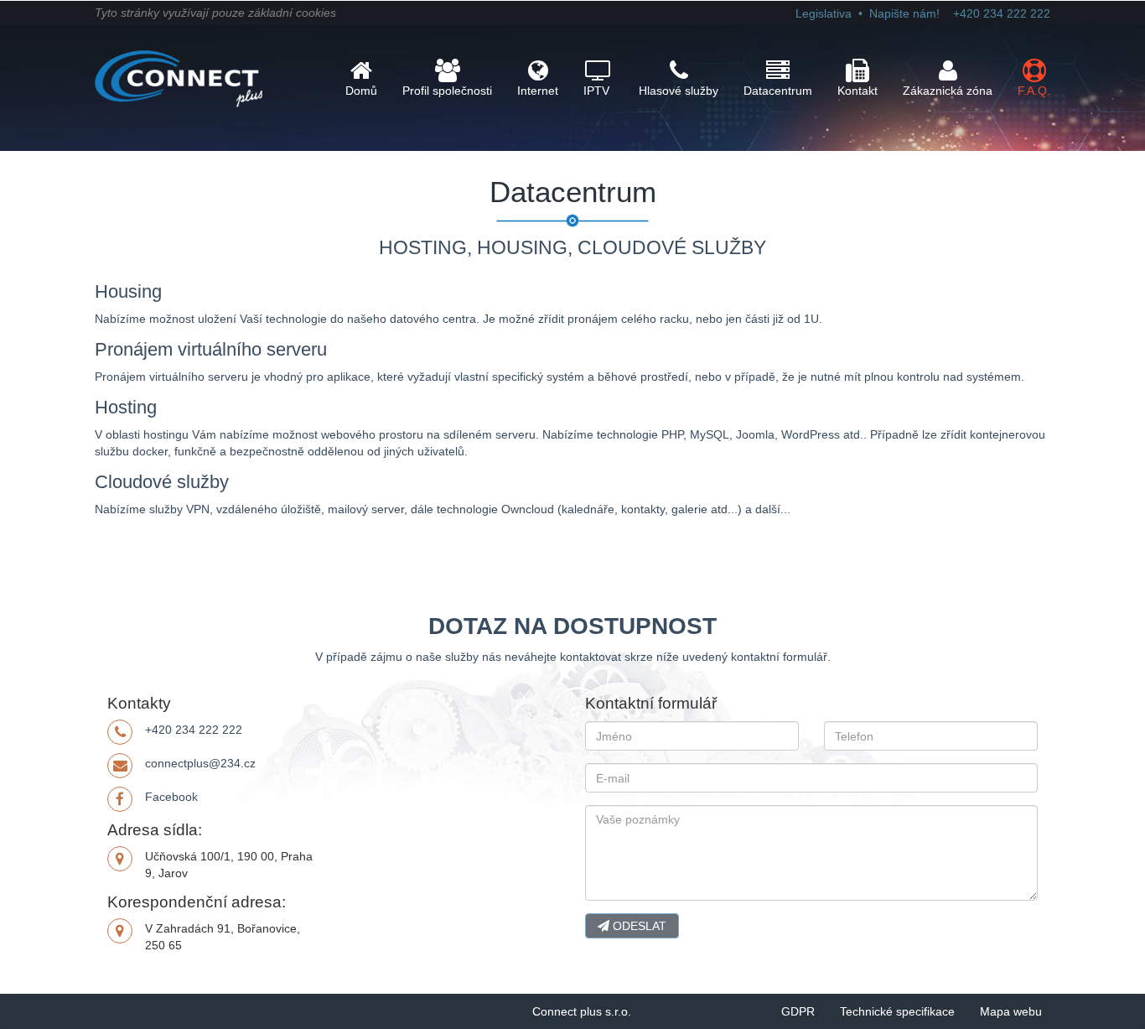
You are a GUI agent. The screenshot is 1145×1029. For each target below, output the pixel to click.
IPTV (596, 90)
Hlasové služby (678, 90)
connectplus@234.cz (200, 763)
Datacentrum (777, 90)
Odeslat (637, 926)
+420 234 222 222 (193, 729)
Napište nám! (904, 13)
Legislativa (823, 13)
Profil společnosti (447, 90)
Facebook (171, 796)
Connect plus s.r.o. (581, 1011)
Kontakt (857, 90)
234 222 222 (1001, 13)
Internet (537, 90)
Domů (361, 90)
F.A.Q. (1034, 90)
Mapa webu (1011, 1011)
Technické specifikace (897, 1011)
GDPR (798, 1011)
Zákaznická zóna (947, 90)
